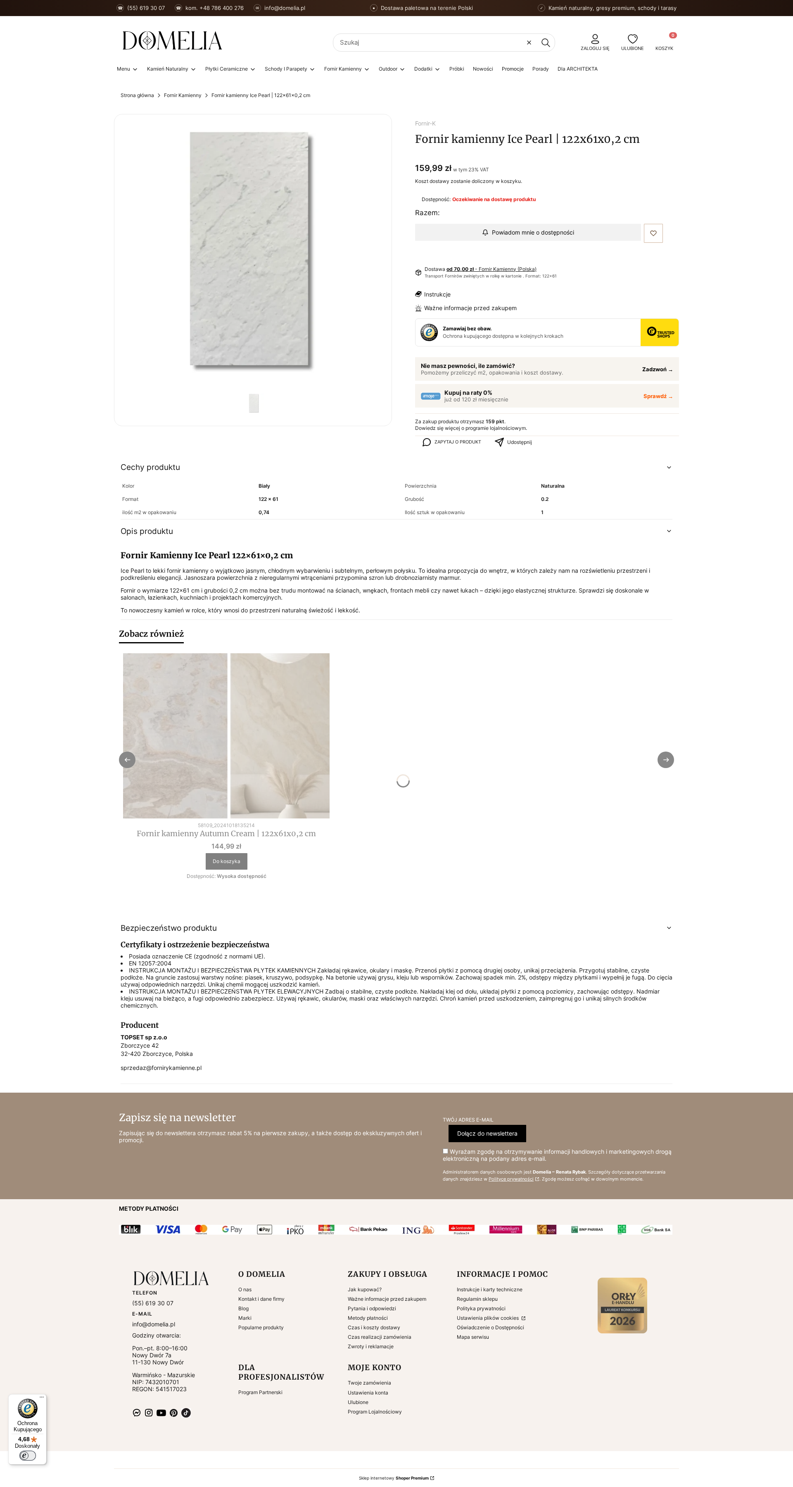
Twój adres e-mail (468, 1120)
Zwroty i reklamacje (371, 1346)
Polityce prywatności (511, 1179)
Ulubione (358, 1402)
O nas (245, 1289)
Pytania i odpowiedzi (372, 1308)
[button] (545, 43)
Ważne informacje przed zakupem (470, 307)
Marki (245, 1318)
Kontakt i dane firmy (261, 1299)
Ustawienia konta (368, 1393)
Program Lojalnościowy (375, 1412)
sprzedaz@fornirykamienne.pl (161, 1067)
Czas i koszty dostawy (374, 1327)
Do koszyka (226, 861)
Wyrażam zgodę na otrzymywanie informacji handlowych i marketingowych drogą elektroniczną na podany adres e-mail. (557, 1155)
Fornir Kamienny (183, 95)
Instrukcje (437, 294)
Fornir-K (425, 123)
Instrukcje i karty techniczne (489, 1289)
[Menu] (42, 1399)
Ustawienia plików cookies (488, 1318)
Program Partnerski (260, 1392)
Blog (243, 1308)
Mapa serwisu (473, 1337)
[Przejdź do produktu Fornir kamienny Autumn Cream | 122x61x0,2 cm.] (226, 735)
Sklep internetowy (394, 1477)
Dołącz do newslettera (487, 1133)
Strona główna (137, 95)
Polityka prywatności (481, 1308)
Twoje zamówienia (369, 1383)
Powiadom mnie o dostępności (533, 232)
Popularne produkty (261, 1327)
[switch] (27, 1456)
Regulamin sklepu (477, 1299)
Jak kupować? (365, 1289)
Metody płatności (368, 1318)
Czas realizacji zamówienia (379, 1337)
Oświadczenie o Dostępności (490, 1327)
